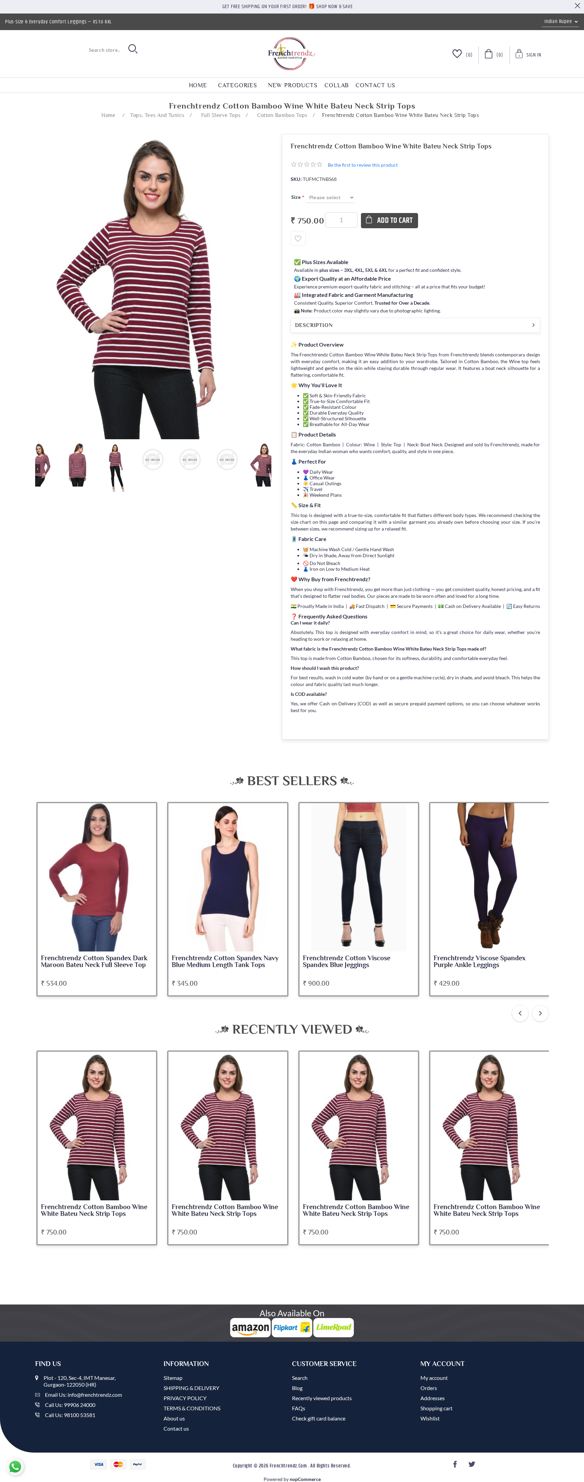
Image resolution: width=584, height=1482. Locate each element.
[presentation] (520, 1013)
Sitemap (173, 1377)
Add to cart (395, 221)
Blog (297, 1388)
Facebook (456, 1466)
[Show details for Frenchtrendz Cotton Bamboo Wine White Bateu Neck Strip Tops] (97, 1126)
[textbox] (79, 50)
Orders (428, 1388)
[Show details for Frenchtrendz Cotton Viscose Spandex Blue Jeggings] (358, 877)
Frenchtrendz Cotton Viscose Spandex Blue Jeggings (346, 961)
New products (293, 85)
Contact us (375, 85)
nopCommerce (305, 1479)
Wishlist (430, 1418)
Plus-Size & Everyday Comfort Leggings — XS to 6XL (58, 22)
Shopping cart (436, 1408)
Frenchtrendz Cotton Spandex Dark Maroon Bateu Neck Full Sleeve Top (94, 961)
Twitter (472, 1466)
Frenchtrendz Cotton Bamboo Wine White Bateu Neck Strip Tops (94, 1210)
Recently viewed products (322, 1398)
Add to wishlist (298, 238)
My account (434, 1377)
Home (198, 85)
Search (300, 1377)
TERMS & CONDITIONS (192, 1408)
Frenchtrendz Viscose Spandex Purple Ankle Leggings (480, 961)
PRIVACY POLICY (185, 1398)
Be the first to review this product (363, 165)
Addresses (432, 1398)
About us (174, 1418)
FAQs (298, 1408)
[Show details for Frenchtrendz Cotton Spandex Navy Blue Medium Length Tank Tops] (227, 877)
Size (296, 197)
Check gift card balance (318, 1418)
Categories (237, 85)
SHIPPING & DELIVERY (191, 1388)
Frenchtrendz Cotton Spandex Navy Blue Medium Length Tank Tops (225, 961)
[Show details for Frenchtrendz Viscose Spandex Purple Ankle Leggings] (489, 877)
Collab (336, 85)
